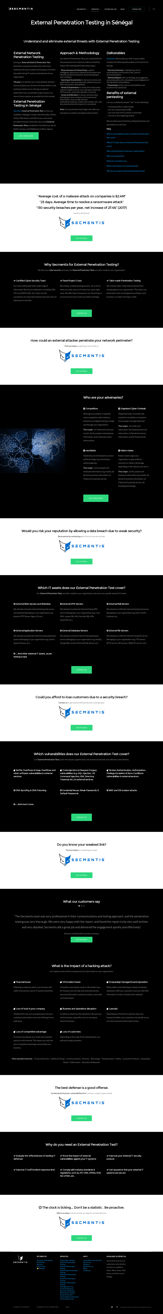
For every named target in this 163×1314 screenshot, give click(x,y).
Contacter (136, 9)
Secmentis (81, 9)
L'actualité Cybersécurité (92, 1260)
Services (95, 9)
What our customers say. (117, 161)
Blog (123, 9)
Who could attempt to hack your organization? (126, 151)
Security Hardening (67, 1291)
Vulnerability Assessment (69, 1297)
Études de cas (110, 9)
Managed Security (66, 1287)
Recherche (41, 1262)
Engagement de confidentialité (47, 1307)
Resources (87, 1262)
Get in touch (81, 238)
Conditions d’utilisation (21, 1307)
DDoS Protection (66, 1295)
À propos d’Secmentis (45, 1260)
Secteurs (86, 1264)
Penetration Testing (67, 1260)
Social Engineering (67, 1299)
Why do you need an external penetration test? (126, 171)
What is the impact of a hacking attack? (122, 166)
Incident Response (67, 1289)
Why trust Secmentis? (115, 156)
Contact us (81, 313)
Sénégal (42, 1268)
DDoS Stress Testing (67, 1293)
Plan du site (41, 1266)
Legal (67, 1307)
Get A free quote (26, 136)
